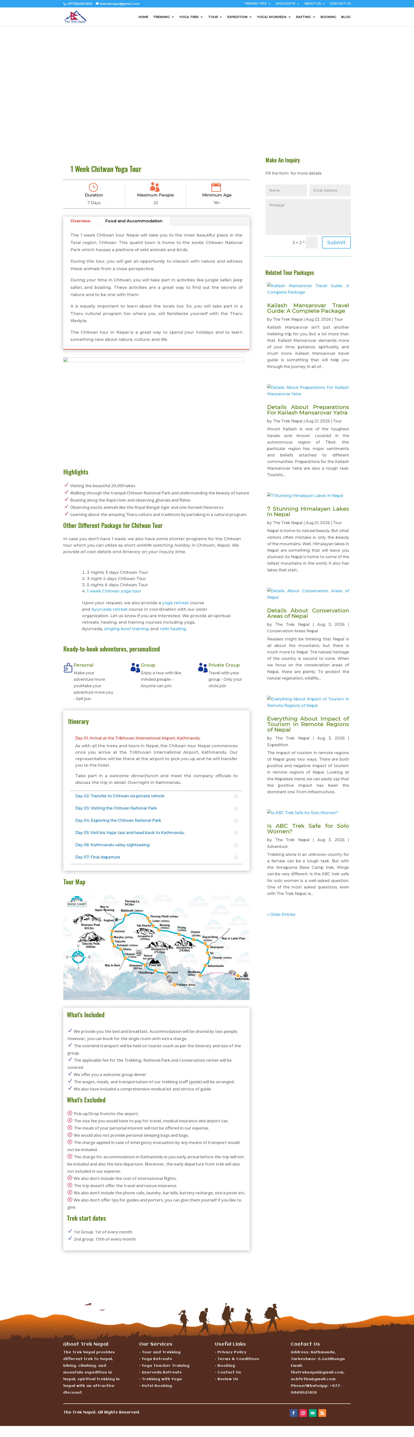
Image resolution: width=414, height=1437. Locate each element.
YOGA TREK (189, 17)
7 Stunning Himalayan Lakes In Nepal (308, 511)
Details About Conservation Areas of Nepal (308, 613)
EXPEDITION (237, 17)
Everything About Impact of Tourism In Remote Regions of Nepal (308, 724)
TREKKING (161, 17)
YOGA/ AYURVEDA (272, 17)
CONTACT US (340, 3)
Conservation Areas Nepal (292, 631)
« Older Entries (281, 914)
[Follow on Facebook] (293, 1413)
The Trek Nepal (288, 319)
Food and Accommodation (133, 221)
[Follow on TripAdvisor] (312, 1413)
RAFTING (303, 17)
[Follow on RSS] (322, 1413)
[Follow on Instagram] (303, 1413)
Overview (80, 221)
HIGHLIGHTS (285, 3)
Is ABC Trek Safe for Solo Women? (308, 828)
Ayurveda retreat (109, 609)
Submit (336, 242)
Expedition (277, 745)
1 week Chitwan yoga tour (114, 591)
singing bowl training (126, 628)
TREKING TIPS (255, 3)
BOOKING (328, 17)
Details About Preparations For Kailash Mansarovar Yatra (308, 410)
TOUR (213, 17)
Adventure (277, 846)
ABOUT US (312, 3)
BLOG (346, 17)
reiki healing (173, 628)
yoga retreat (175, 602)
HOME (143, 17)
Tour (338, 319)
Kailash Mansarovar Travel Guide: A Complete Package (308, 308)
